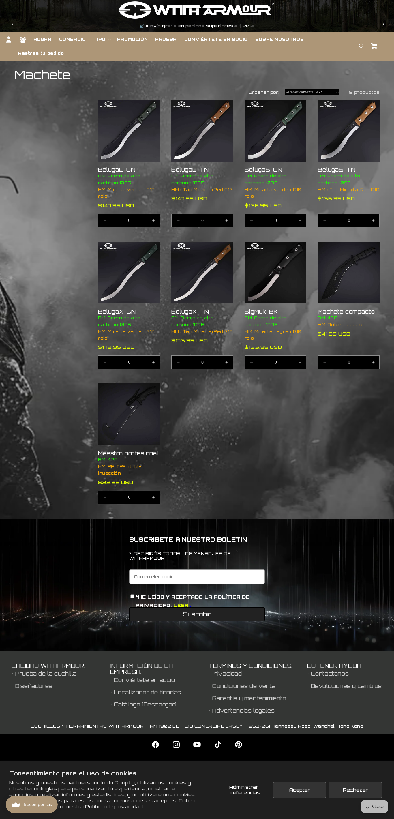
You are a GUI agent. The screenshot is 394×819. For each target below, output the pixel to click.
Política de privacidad (114, 806)
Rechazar (355, 790)
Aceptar (299, 790)
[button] (101, 39)
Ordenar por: (264, 92)
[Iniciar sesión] (8, 39)
